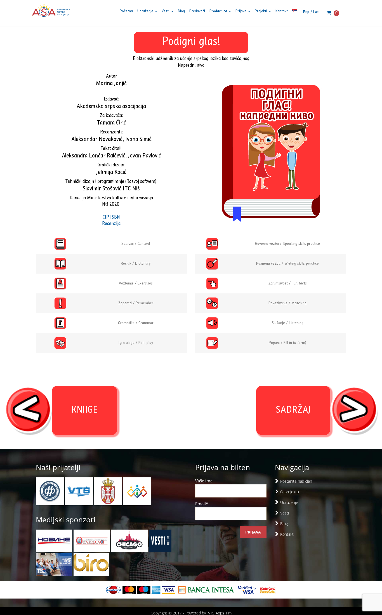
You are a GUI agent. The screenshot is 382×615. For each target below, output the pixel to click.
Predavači (197, 11)
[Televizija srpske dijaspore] (54, 564)
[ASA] (51, 11)
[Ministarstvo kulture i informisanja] (108, 491)
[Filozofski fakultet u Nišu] (50, 491)
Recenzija (111, 224)
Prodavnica (218, 11)
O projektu (289, 491)
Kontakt (281, 11)
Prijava (241, 11)
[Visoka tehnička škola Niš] (79, 491)
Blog (181, 11)
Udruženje (145, 11)
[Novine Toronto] (54, 541)
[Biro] (91, 564)
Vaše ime (204, 481)
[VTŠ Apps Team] (137, 491)
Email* (201, 503)
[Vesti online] (160, 541)
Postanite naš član (296, 481)
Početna (126, 11)
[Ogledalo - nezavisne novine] (92, 541)
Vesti (166, 11)
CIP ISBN (111, 217)
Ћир (306, 12)
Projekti (261, 11)
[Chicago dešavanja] (129, 541)
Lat (316, 12)
